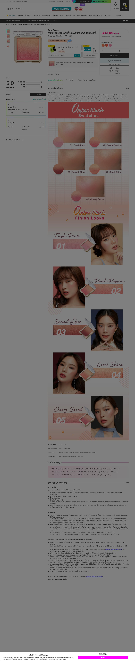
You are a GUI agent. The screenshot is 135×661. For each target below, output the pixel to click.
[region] (67, 656)
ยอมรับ (103, 657)
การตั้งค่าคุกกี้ (103, 654)
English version (62, 659)
